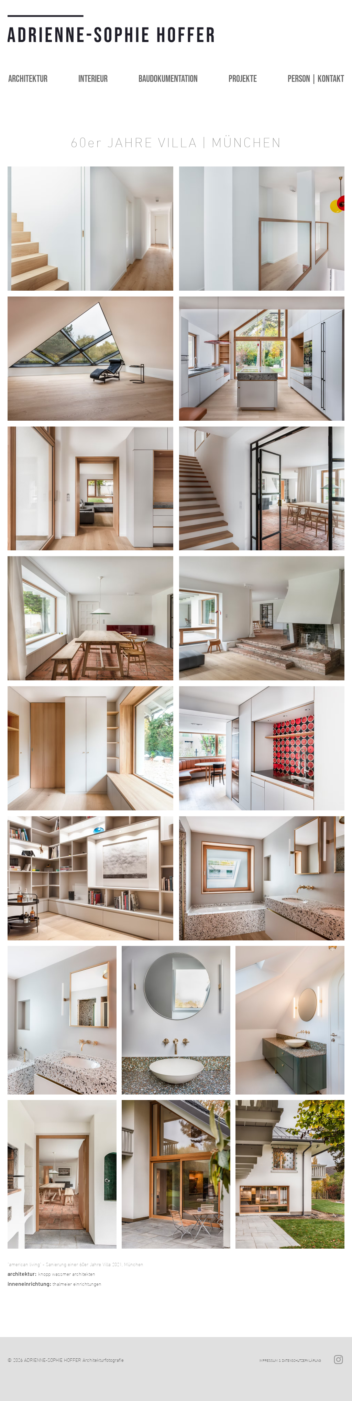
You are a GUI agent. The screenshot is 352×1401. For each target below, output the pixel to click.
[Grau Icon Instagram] (338, 1360)
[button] (83, 79)
